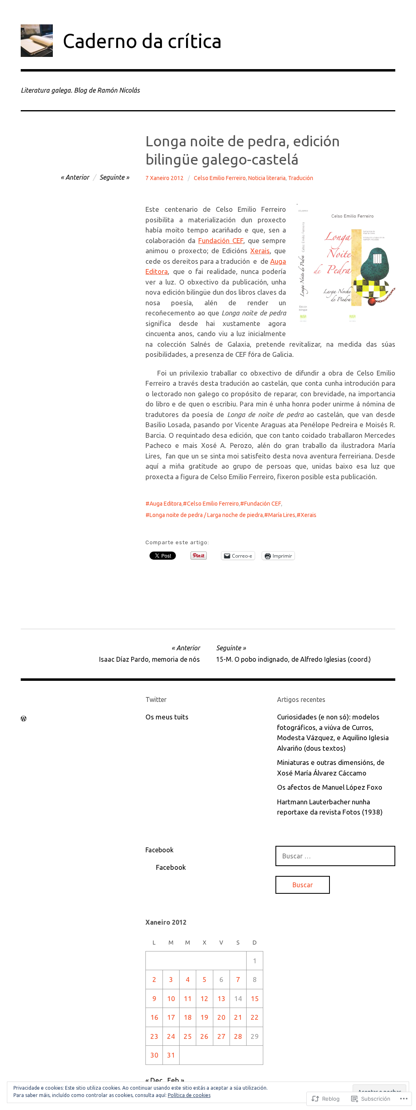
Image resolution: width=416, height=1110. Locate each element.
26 (204, 1036)
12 (204, 998)
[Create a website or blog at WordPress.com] (23, 718)
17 (171, 1017)
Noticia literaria (267, 178)
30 (154, 1055)
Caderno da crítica (142, 41)
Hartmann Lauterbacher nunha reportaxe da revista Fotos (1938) (330, 807)
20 (221, 1017)
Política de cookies (189, 1095)
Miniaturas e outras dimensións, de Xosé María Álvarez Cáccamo (331, 767)
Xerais (260, 250)
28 (238, 1036)
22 (255, 1017)
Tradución (300, 178)
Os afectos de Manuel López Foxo (329, 787)
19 (204, 1017)
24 (171, 1036)
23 (154, 1036)
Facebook (159, 850)
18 (188, 1017)
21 (238, 1017)
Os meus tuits (166, 717)
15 (255, 998)
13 (221, 998)
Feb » (175, 1080)
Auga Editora (166, 503)
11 (188, 998)
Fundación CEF (220, 240)
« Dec (153, 1080)
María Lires (281, 515)
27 (221, 1036)
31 (171, 1055)
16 (154, 1017)
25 (188, 1036)
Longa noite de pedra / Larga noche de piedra (206, 515)
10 (171, 998)
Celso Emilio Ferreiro (220, 178)
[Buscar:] (335, 856)
